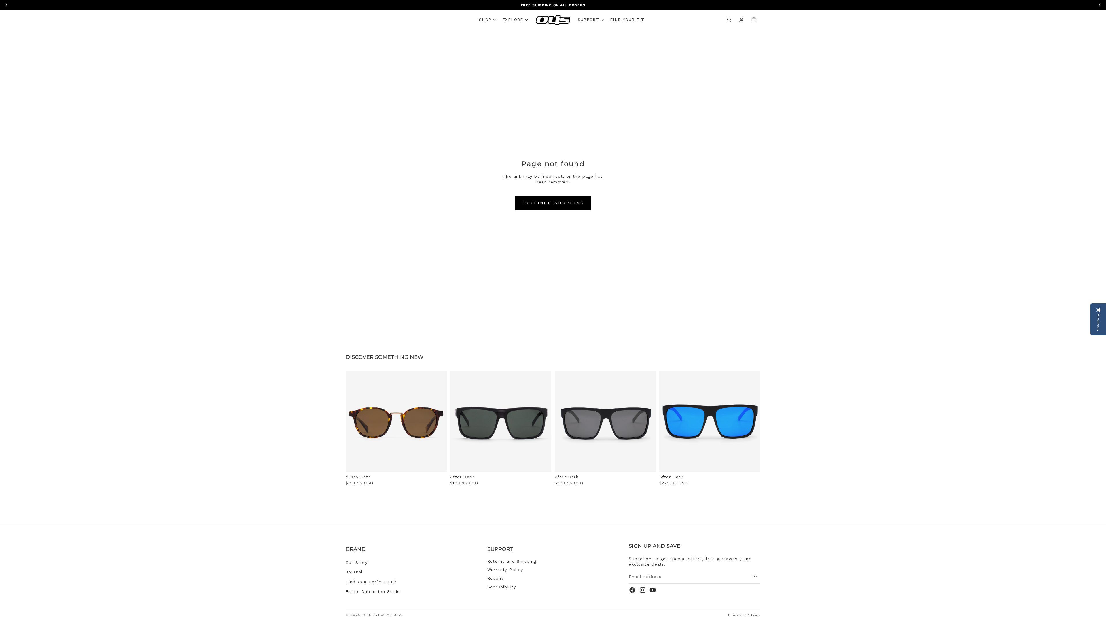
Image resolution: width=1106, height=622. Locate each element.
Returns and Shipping (512, 561)
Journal (354, 572)
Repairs (495, 578)
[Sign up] (755, 577)
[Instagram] (642, 590)
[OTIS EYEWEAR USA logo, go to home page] (553, 20)
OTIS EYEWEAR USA (382, 615)
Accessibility (501, 587)
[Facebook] (632, 590)
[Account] (741, 20)
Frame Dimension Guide (373, 591)
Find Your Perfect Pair (371, 581)
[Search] (729, 20)
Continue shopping (553, 202)
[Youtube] (652, 590)
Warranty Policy (505, 569)
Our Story (357, 562)
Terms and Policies (744, 615)
